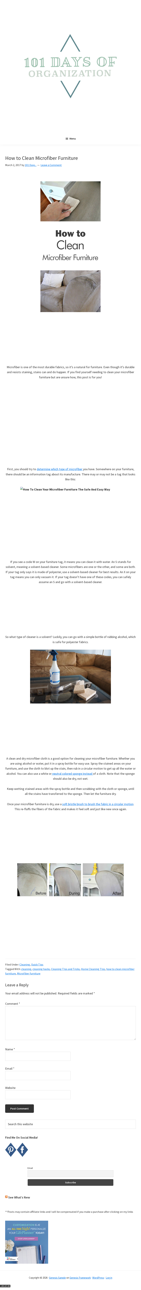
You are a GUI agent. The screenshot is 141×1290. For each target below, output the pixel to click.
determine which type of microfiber (60, 469)
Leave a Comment (51, 165)
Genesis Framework (80, 1277)
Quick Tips (37, 964)
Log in (109, 1277)
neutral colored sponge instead (72, 774)
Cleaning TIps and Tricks (65, 969)
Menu (72, 138)
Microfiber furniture (28, 973)
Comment (12, 1004)
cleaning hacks (41, 969)
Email (9, 1068)
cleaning (26, 969)
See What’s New (19, 1197)
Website (10, 1088)
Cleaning (24, 964)
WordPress (98, 1277)
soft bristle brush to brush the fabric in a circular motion (97, 804)
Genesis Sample (57, 1277)
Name (10, 1049)
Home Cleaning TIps (93, 969)
